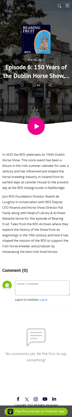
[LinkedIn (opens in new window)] (54, 399)
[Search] (59, 5)
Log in (43, 299)
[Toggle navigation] (67, 5)
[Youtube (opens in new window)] (45, 399)
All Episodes (17, 14)
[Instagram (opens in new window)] (35, 399)
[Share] (50, 85)
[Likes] (22, 85)
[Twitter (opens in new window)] (27, 399)
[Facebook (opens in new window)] (18, 399)
